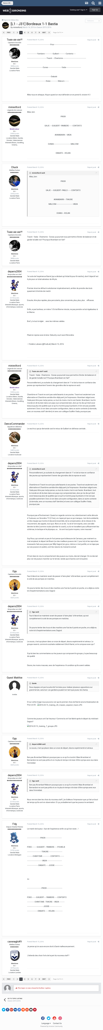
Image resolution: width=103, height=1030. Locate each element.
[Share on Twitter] (3, 1009)
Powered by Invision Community (51, 1026)
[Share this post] (98, 40)
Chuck (14, 167)
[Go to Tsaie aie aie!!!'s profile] (14, 53)
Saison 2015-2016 (44, 27)
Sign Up (95, 10)
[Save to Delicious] (19, 1009)
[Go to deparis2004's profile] (14, 285)
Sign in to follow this (11, 20)
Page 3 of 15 (57, 32)
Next (44, 32)
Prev (8, 32)
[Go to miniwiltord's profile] (5, 25)
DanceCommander (14, 423)
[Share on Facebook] (7, 1009)
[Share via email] (31, 1009)
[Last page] (49, 32)
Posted (35, 40)
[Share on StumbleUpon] (27, 1009)
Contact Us (57, 1023)
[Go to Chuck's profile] (14, 181)
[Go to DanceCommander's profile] (14, 437)
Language (45, 1023)
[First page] (3, 32)
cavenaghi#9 (15, 941)
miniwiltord (17, 27)
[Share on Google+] (11, 1009)
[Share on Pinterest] (35, 1009)
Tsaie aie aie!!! (14, 39)
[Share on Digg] (15, 1009)
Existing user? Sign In (78, 10)
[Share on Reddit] (23, 1009)
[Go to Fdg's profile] (14, 837)
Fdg (14, 823)
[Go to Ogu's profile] (14, 585)
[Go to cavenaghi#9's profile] (14, 955)
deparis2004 (14, 271)
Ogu (14, 571)
